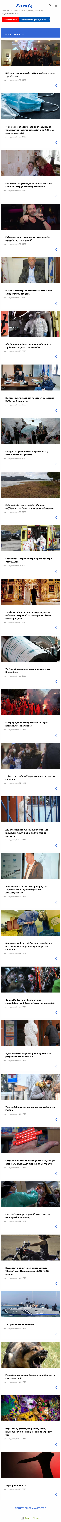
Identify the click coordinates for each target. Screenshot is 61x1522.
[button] (56, 86)
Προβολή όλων (14, 34)
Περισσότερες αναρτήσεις (30, 1508)
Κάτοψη (24, 5)
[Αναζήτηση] (50, 5)
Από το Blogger (32, 1518)
